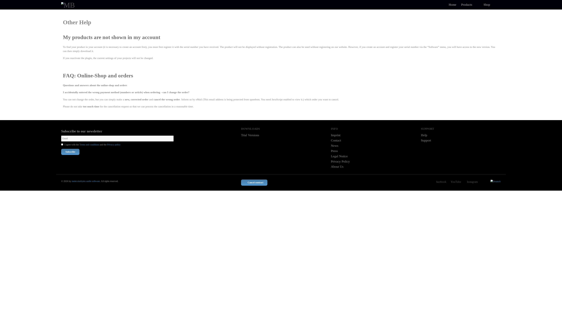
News (334, 145)
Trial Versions (250, 135)
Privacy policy (113, 144)
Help (424, 135)
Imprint (335, 135)
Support (426, 140)
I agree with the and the (92, 144)
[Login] (497, 4)
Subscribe (70, 152)
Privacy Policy (340, 161)
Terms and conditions (89, 144)
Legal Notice (339, 156)
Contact (336, 140)
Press (334, 151)
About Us (337, 166)
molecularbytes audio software (86, 181)
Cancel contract (255, 182)
